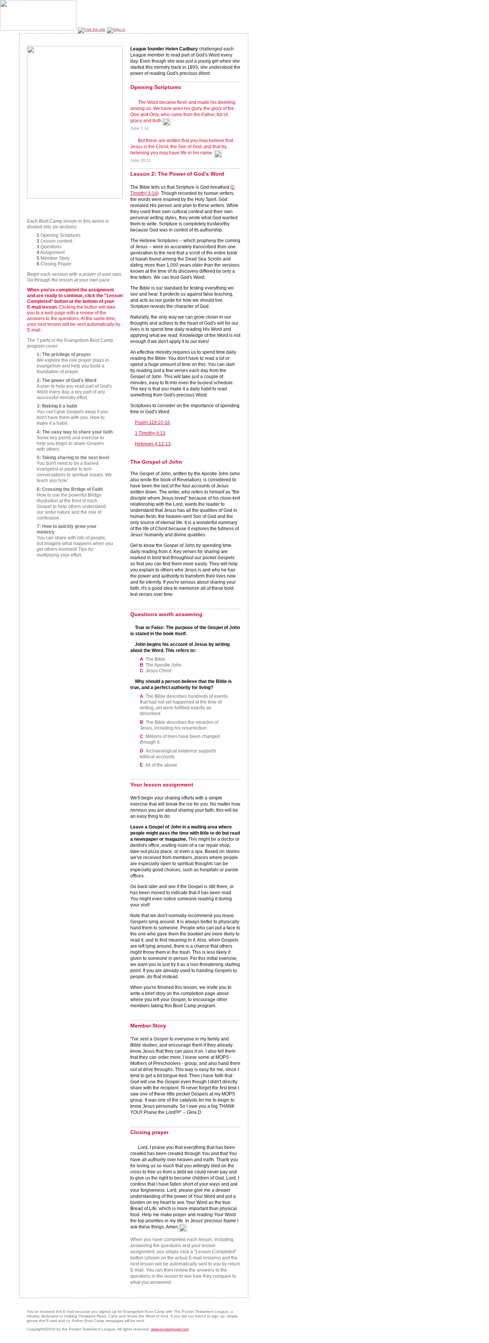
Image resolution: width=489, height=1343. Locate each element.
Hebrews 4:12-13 (153, 444)
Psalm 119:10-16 (152, 422)
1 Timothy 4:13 (150, 433)
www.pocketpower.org (170, 1329)
